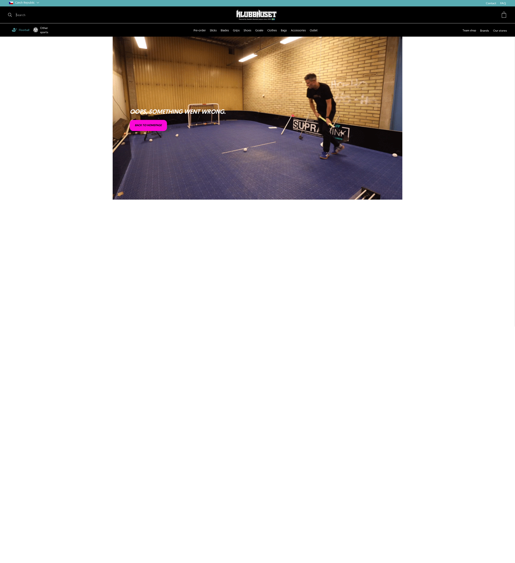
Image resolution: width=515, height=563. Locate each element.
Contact (491, 3)
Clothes (272, 30)
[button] (504, 15)
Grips (236, 30)
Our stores (500, 30)
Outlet (313, 30)
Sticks (213, 30)
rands (485, 30)
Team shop (469, 30)
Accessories (298, 30)
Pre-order (200, 30)
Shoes (247, 30)
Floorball (24, 30)
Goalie (259, 30)
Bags (284, 30)
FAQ (503, 3)
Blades (225, 30)
